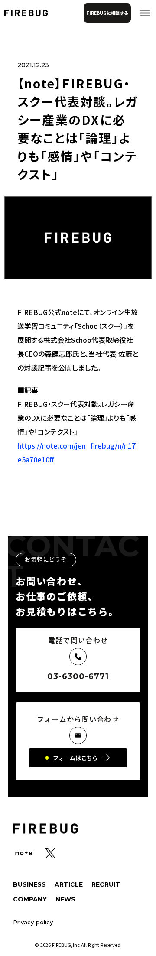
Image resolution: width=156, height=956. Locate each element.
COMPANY (30, 899)
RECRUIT (105, 884)
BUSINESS (29, 884)
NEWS (65, 899)
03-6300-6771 (78, 676)
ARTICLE (69, 884)
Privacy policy (33, 922)
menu (145, 13)
